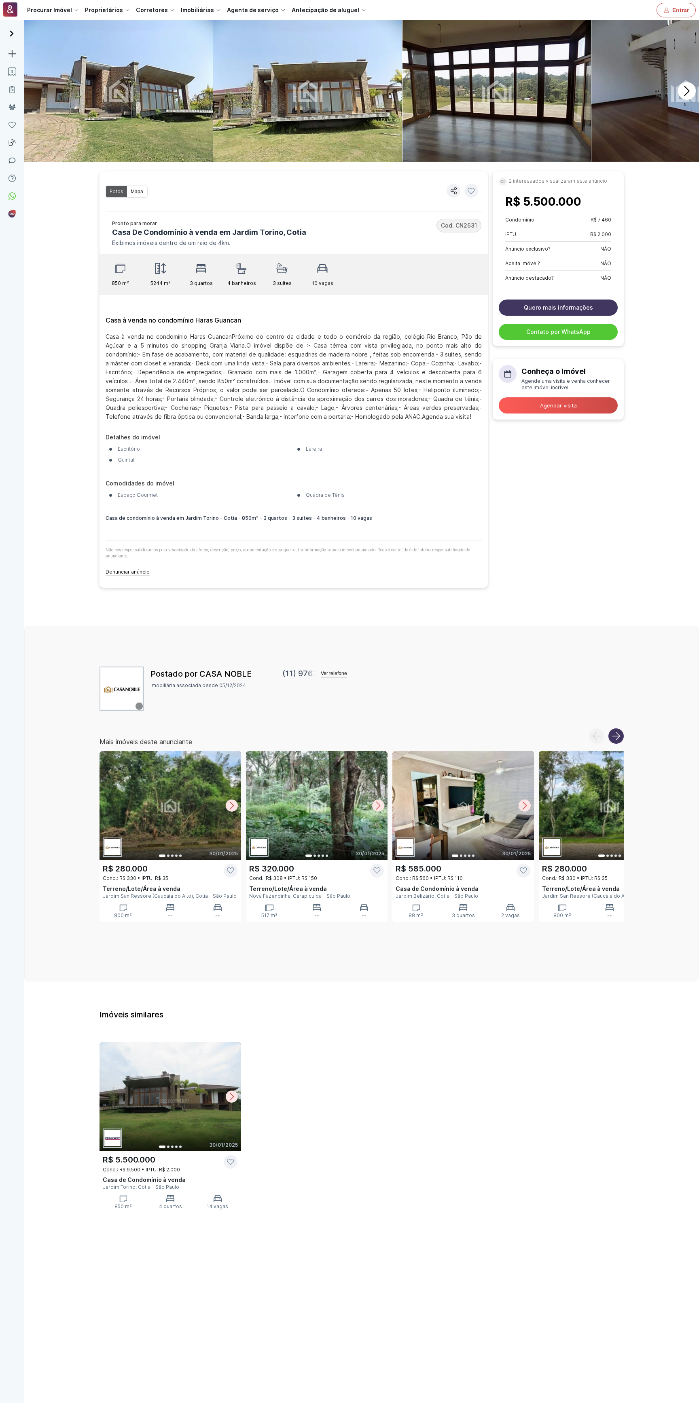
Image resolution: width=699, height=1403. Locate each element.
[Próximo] (687, 91)
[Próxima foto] (232, 806)
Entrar (680, 10)
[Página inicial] (10, 10)
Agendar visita (558, 405)
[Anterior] (596, 736)
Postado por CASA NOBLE (201, 674)
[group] (127, 192)
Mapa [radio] (137, 191)
